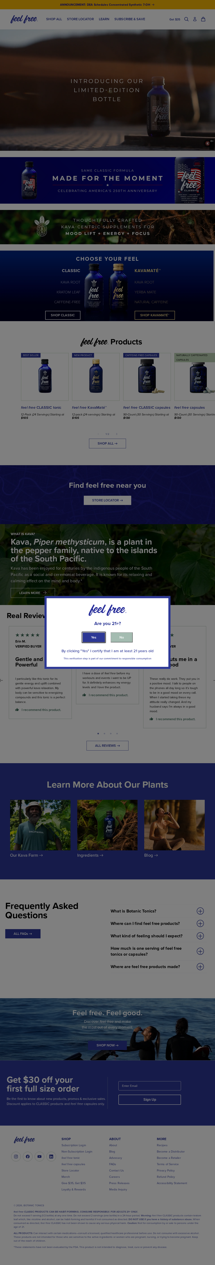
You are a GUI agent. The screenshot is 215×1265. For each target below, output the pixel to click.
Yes (93, 637)
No (121, 637)
